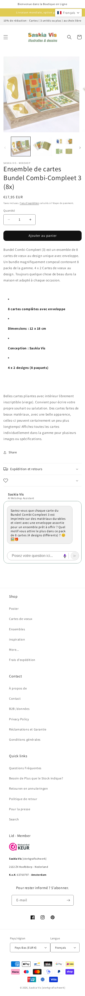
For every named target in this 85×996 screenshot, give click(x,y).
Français (60, 948)
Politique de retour (23, 799)
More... (14, 650)
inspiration (17, 639)
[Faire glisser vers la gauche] (5, 148)
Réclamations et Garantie (27, 729)
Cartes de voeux (20, 619)
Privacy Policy (19, 719)
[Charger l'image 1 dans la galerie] (20, 146)
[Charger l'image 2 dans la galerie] (42, 146)
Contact (15, 698)
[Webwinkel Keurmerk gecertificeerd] (19, 849)
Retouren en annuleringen (28, 788)
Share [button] (13, 452)
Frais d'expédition (29, 203)
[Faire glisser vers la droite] (80, 148)
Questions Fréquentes (25, 768)
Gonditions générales (25, 739)
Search (14, 819)
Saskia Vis (35, 987)
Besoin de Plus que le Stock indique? (36, 778)
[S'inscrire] (68, 900)
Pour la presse (19, 809)
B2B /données (19, 709)
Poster (14, 609)
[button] (6, 37)
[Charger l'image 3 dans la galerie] (64, 146)
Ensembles (17, 629)
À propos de (18, 688)
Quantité (9, 211)
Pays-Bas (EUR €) (25, 948)
